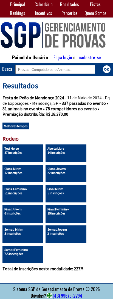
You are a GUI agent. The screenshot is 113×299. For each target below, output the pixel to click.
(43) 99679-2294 (67, 295)
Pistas (95, 4)
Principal (17, 4)
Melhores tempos (15, 126)
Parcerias (69, 13)
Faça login (62, 57)
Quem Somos (95, 13)
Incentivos (43, 13)
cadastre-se (90, 57)
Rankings (17, 13)
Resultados (69, 4)
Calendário (43, 4)
